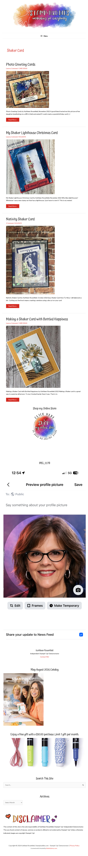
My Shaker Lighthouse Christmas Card (32, 133)
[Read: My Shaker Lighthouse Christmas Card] (32, 167)
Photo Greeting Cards (20, 64)
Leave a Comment (12, 68)
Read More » (12, 120)
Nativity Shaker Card (20, 219)
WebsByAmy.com (51, 848)
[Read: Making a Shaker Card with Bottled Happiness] (34, 357)
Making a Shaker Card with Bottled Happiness (37, 319)
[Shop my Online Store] (44, 426)
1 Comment (10, 223)
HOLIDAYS (22, 137)
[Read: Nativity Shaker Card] (32, 260)
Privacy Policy (74, 846)
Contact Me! (44, 657)
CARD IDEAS (23, 68)
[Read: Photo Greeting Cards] (29, 89)
